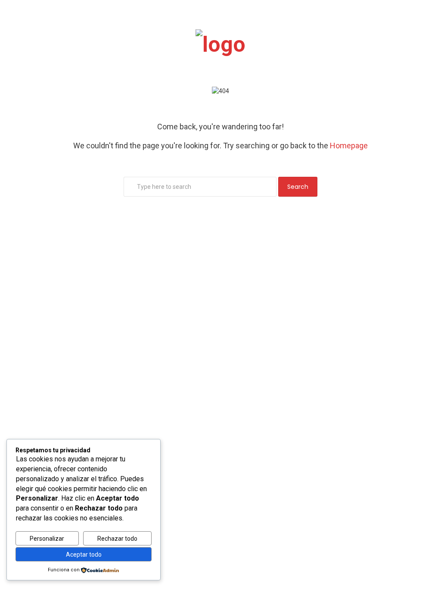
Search (297, 186)
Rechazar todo (117, 538)
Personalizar (47, 538)
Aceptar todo (84, 554)
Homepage (349, 145)
